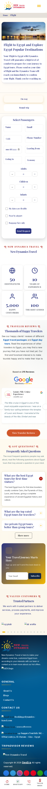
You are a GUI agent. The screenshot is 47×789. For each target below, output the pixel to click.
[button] (3, 632)
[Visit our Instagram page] (20, 773)
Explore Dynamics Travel (23, 256)
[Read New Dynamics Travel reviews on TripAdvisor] (23, 754)
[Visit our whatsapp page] (40, 773)
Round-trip (24, 107)
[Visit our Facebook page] (6, 773)
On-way (24, 99)
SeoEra (26, 762)
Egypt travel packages (15, 340)
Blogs (6, 695)
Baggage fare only (17, 223)
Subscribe (35, 576)
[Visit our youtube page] (33, 773)
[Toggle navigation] (39, 7)
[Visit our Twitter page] (13, 773)
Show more (23, 535)
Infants (23, 194)
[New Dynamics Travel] (14, 5)
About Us (7, 690)
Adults (23, 168)
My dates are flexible (18, 208)
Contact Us (8, 700)
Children (23, 181)
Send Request (23, 231)
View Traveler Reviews (23, 433)
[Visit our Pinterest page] (26, 773)
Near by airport (15, 216)
